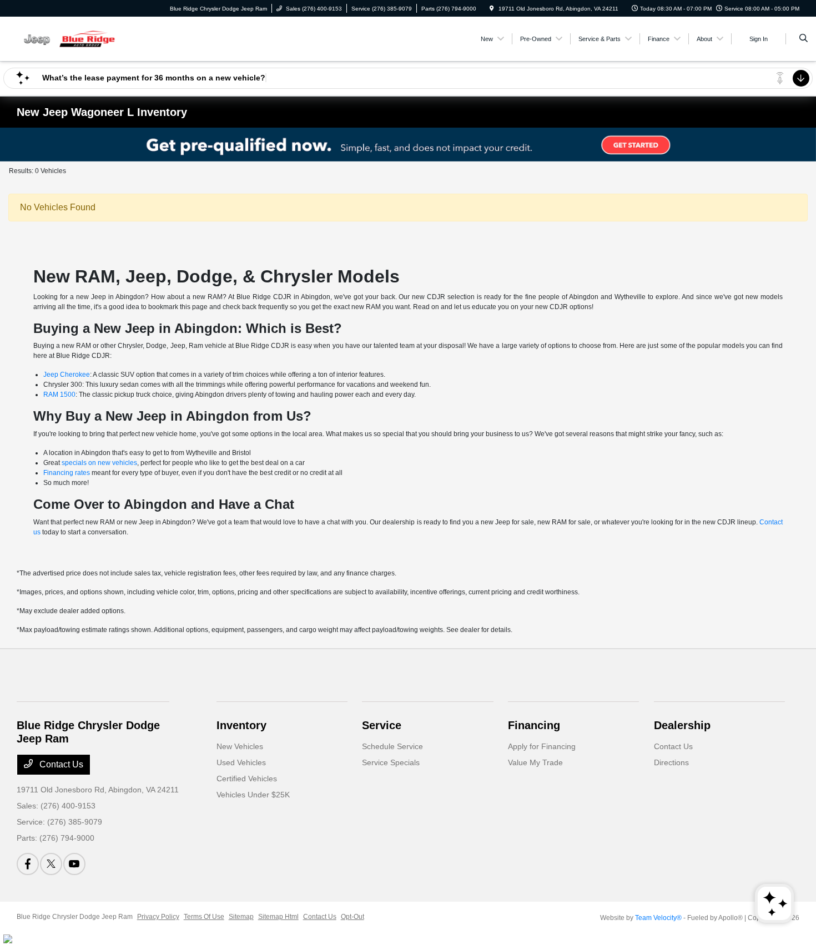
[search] (803, 39)
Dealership (682, 725)
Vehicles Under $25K (253, 794)
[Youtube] (74, 864)
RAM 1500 (59, 394)
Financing (534, 725)
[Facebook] (28, 864)
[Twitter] (51, 864)
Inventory (241, 725)
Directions (671, 762)
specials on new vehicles (99, 463)
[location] (492, 9)
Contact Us (60, 764)
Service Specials (391, 762)
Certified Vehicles (246, 778)
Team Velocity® (658, 918)
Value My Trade (535, 762)
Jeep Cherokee (66, 374)
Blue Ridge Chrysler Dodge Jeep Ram (75, 917)
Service (381, 725)
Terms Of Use (204, 917)
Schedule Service (392, 746)
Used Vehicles (241, 762)
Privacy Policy (158, 917)
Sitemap (241, 917)
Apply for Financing (542, 746)
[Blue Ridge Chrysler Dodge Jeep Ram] (67, 38)
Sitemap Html (278, 917)
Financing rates (66, 473)
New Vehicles (239, 746)
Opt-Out (352, 917)
